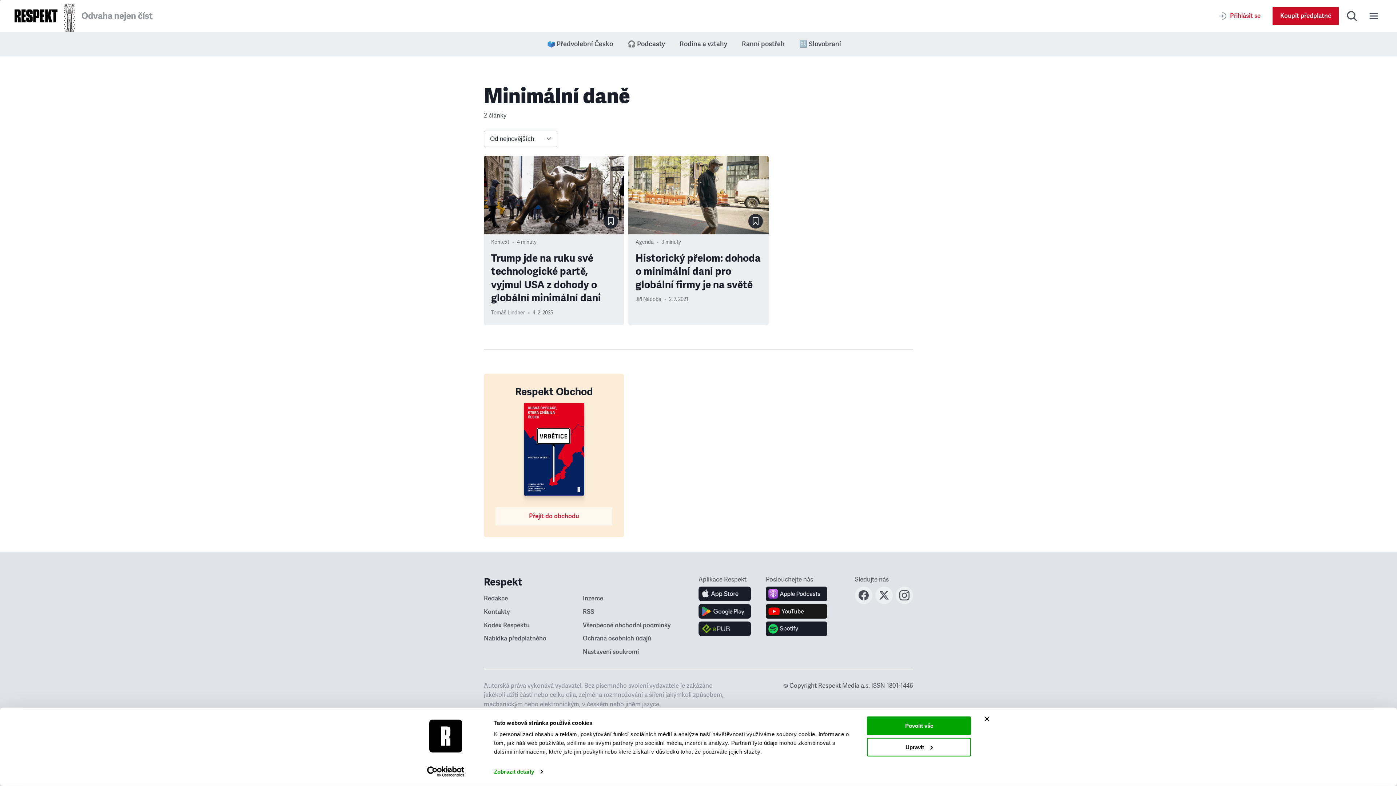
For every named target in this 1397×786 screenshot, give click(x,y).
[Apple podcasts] (796, 594)
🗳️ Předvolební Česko (580, 44)
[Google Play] (724, 611)
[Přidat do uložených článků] (611, 221)
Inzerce (593, 598)
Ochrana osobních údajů (617, 638)
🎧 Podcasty (646, 44)
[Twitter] (884, 602)
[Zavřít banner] (987, 719)
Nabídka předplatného (515, 638)
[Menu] (1373, 16)
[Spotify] (796, 629)
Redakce (496, 598)
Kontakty (497, 612)
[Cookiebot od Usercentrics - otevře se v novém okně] (446, 771)
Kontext (500, 242)
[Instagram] (904, 602)
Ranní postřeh (763, 44)
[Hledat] (1352, 16)
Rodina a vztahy (703, 44)
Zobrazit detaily (514, 772)
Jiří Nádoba (648, 299)
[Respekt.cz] (36, 15)
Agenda (645, 242)
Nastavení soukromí (611, 652)
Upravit (915, 747)
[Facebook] (863, 602)
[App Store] (724, 594)
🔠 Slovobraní (820, 44)
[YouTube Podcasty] (796, 611)
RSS (588, 612)
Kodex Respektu (507, 625)
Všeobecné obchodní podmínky (627, 625)
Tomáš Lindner (508, 313)
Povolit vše (919, 726)
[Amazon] (724, 629)
